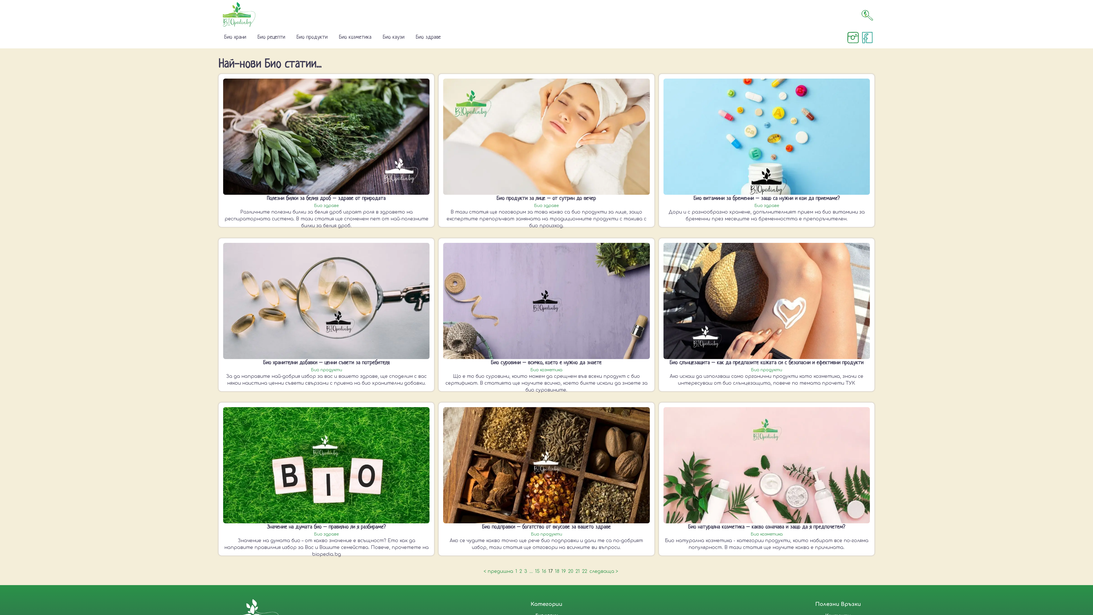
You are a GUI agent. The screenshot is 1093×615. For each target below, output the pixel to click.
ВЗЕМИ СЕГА (578, 371)
